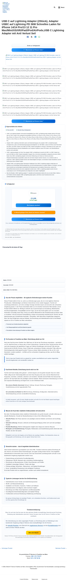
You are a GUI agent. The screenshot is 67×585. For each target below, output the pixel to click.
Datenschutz (35, 579)
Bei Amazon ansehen (33, 205)
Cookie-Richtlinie (24, 579)
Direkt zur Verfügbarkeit (33, 45)
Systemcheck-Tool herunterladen (45, 566)
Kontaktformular (53, 525)
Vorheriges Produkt (6, 548)
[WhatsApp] (39, 37)
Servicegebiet (29, 566)
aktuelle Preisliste (13, 525)
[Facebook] (28, 37)
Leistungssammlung (60, 566)
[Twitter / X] (31, 37)
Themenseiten (33, 568)
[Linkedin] (35, 37)
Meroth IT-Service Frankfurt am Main (15, 566)
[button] (54, 7)
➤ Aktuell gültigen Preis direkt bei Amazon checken (29, 212)
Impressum (44, 579)
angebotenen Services (36, 525)
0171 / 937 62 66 (35, 558)
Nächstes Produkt (61, 548)
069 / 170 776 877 (33, 532)
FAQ (35, 566)
